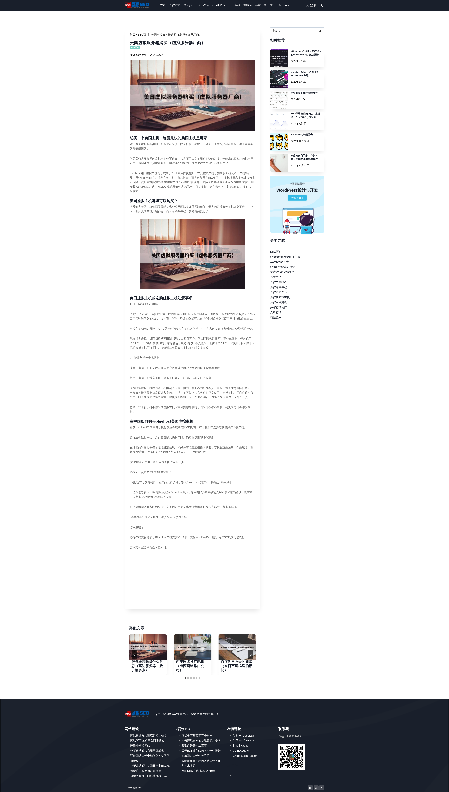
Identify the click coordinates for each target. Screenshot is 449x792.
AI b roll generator (244, 735)
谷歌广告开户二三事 (194, 745)
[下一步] (250, 654)
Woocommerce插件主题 (285, 256)
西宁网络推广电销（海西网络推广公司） (190, 666)
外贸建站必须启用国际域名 (147, 750)
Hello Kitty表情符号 (302, 134)
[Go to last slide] (134, 654)
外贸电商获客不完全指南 (197, 735)
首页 (163, 5)
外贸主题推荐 (278, 281)
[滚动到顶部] (441, 785)
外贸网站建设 (278, 302)
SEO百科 (234, 5)
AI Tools (284, 5)
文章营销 (275, 312)
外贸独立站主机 (280, 297)
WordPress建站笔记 (282, 266)
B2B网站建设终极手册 (195, 755)
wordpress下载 (279, 261)
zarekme (141, 55)
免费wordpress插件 (282, 271)
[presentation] (148, 647)
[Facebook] (310, 787)
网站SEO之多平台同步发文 (147, 740)
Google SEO (192, 5)
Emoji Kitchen (241, 745)
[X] (316, 787)
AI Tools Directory (244, 740)
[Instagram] (321, 787)
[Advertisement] (192, 579)
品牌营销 (275, 277)
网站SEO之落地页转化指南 (199, 770)
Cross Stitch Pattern (245, 755)
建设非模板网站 (140, 745)
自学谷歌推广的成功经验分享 (148, 775)
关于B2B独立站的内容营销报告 (201, 750)
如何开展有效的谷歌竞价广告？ (201, 740)
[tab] (185, 678)
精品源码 (275, 317)
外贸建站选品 (278, 292)
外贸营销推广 (278, 307)
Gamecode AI (241, 750)
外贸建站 (174, 5)
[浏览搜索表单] (321, 5)
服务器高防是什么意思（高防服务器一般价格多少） (147, 666)
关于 (273, 5)
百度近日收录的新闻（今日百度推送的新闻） (236, 666)
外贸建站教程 (278, 287)
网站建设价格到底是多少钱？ (148, 735)
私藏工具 (260, 5)
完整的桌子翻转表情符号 (304, 92)
